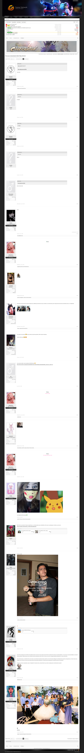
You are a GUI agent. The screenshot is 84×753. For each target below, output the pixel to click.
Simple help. (9, 31)
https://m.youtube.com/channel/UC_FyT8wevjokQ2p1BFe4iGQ (26, 526)
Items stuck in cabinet (11, 34)
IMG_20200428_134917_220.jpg (43, 530)
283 (15, 353)
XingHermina (19, 266)
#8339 (77, 677)
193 (15, 291)
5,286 (15, 82)
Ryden (11, 567)
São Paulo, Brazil (13, 323)
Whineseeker (11, 194)
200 (15, 501)
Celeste (22, 88)
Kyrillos (10, 538)
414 (18, 738)
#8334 (77, 476)
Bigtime (18, 679)
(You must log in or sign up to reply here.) (73, 738)
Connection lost (12, 33)
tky (10, 376)
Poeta (15, 504)
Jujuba (21, 328)
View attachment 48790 (22, 69)
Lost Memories (11, 25)
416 (21, 738)
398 (15, 646)
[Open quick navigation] (77, 38)
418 (24, 738)
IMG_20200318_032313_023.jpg (25, 530)
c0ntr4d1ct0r (11, 316)
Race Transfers (13, 32)
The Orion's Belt (13, 354)
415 (20, 738)
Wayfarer (18, 88)
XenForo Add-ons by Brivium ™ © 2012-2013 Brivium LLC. (42, 748)
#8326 (77, 233)
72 (15, 542)
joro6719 (18, 297)
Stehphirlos (21, 297)
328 (15, 262)
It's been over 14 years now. (12, 24)
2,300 (15, 644)
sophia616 (11, 285)
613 (15, 704)
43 (15, 289)
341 (15, 260)
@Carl (42, 685)
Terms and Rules (77, 751)
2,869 (15, 228)
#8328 (77, 295)
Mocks (22, 266)
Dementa (18, 86)
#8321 (77, 86)
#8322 (77, 117)
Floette (25, 266)
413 (16, 738)
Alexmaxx (76, 24)
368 (15, 503)
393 (15, 706)
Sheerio (18, 328)
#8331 (77, 386)
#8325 (77, 203)
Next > (27, 738)
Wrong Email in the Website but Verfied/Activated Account (19, 27)
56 (15, 382)
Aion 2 (8, 30)
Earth (15, 676)
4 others (28, 297)
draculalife (18, 235)
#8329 (77, 326)
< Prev (11, 738)
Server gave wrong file (14, 26)
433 (15, 230)
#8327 (77, 264)
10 (15, 320)
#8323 (77, 146)
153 (15, 351)
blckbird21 (11, 436)
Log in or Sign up (75, 0)
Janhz (24, 297)
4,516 (15, 673)
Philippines (14, 292)
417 (23, 738)
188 (15, 322)
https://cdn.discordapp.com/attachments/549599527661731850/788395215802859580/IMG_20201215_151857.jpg (35, 364)
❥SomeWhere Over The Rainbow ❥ (11, 443)
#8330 (77, 357)
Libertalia (14, 574)
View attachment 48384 (21, 183)
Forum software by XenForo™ (13, 751)
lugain (77, 31)
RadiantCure (18, 264)
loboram (18, 677)
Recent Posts (7, 19)
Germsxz (10, 347)
